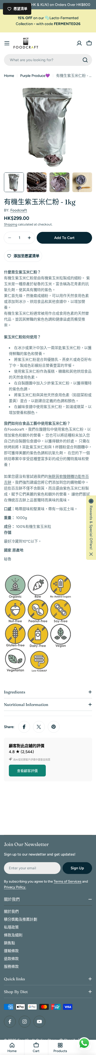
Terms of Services (67, 881)
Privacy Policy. (15, 887)
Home (9, 75)
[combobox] (48, 60)
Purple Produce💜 (35, 75)
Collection (24, 24)
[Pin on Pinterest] (54, 727)
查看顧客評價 (27, 771)
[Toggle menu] (7, 43)
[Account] (79, 43)
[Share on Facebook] (24, 727)
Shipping (10, 224)
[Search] (85, 60)
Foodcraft (18, 210)
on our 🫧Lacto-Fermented (48, 18)
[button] (91, 527)
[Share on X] (39, 727)
